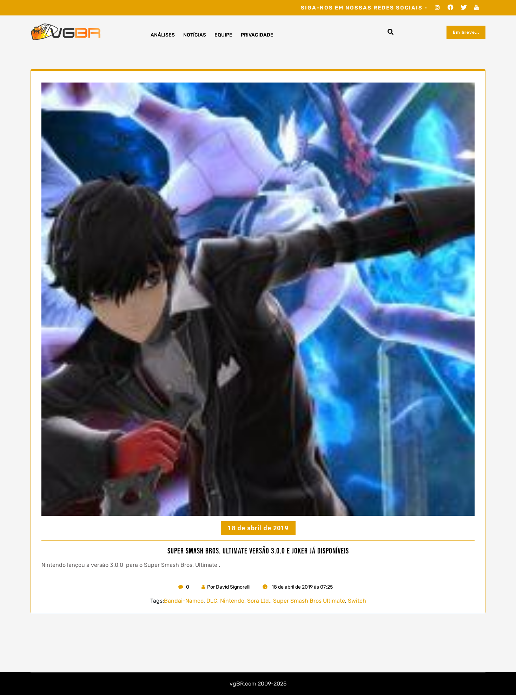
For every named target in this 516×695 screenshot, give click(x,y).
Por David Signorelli (228, 587)
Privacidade (257, 35)
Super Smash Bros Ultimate (309, 600)
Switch (357, 600)
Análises (163, 35)
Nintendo (232, 600)
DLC (211, 600)
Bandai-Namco (184, 600)
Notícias (194, 35)
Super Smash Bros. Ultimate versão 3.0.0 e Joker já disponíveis (258, 551)
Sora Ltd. (258, 600)
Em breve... (466, 32)
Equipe (223, 35)
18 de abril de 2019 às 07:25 (302, 587)
